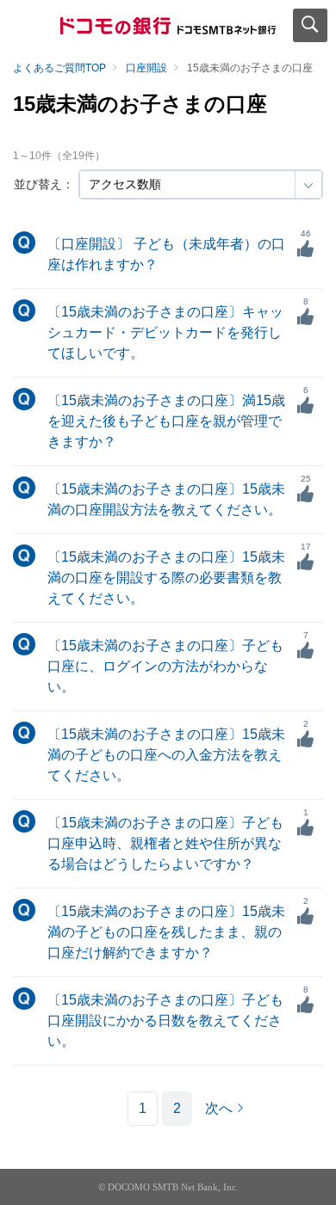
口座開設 (146, 68)
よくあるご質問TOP (59, 68)
